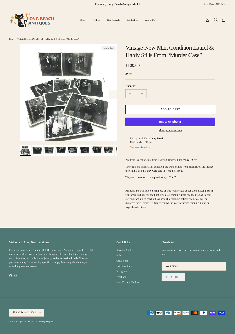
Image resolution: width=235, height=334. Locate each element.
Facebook (121, 277)
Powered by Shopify (44, 321)
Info (118, 255)
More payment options (170, 130)
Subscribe (173, 277)
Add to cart (170, 109)
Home (11, 39)
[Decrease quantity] (129, 94)
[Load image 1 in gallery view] (68, 92)
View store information (140, 147)
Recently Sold (123, 250)
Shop (82, 19)
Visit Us (96, 19)
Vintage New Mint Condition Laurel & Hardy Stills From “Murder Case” (48, 39)
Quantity (130, 86)
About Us (150, 19)
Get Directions (123, 266)
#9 (130, 73)
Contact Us (132, 19)
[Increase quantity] (143, 94)
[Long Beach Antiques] (32, 20)
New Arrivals (113, 19)
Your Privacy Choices (127, 282)
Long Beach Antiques (25, 321)
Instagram (121, 271)
